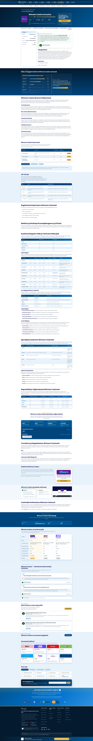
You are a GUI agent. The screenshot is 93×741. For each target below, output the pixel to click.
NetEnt (23, 241)
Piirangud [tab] (41, 164)
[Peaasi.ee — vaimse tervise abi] (46, 702)
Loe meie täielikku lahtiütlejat (44, 734)
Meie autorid (51, 713)
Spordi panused (43, 712)
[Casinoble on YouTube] (44, 729)
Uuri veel (69, 28)
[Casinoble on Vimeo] (47, 729)
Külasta (32, 558)
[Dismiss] (71, 739)
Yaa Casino (59, 717)
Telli (68, 682)
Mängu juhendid (43, 724)
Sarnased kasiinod (63, 28)
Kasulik (28, 618)
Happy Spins (59, 712)
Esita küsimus (68, 608)
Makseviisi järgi (40, 669)
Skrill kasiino (67, 712)
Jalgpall (23, 347)
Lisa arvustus (68, 635)
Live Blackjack (36, 297)
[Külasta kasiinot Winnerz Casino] (32, 536)
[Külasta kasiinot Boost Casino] (58, 536)
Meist (50, 711)
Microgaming (24, 243)
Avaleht (22, 9)
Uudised (50, 715)
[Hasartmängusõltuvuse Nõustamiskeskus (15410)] (28, 702)
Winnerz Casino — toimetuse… (26, 28)
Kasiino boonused (44, 714)
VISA (22, 398)
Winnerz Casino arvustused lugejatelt (52, 28)
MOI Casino (59, 721)
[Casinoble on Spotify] (49, 729)
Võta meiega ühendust (51, 718)
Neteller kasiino (67, 714)
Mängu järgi (33, 669)
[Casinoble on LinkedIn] (42, 729)
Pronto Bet (58, 710)
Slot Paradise (59, 714)
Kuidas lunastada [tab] (25, 164)
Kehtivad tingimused (65, 23)
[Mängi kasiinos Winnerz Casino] (64, 472)
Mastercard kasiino (68, 719)
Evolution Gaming (25, 245)
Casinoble (25, 509)
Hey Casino (59, 719)
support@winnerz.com (40, 523)
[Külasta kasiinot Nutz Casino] (45, 536)
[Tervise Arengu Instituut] (56, 702)
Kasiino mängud (43, 717)
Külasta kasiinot (64, 20)
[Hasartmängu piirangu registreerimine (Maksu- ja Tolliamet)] (37, 702)
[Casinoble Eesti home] (24, 708)
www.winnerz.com (32, 34)
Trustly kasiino (67, 710)
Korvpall (23, 352)
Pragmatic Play (55, 272)
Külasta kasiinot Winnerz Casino (61, 738)
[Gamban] (65, 702)
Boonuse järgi (25, 669)
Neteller (23, 402)
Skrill (23, 404)
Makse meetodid (43, 719)
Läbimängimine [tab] (34, 164)
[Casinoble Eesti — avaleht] (22, 2)
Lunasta (69, 153)
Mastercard (24, 400)
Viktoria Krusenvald (36, 23)
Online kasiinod (26, 9)
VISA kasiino (67, 717)
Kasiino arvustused (44, 721)
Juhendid (48, 669)
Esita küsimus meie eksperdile (38, 28)
